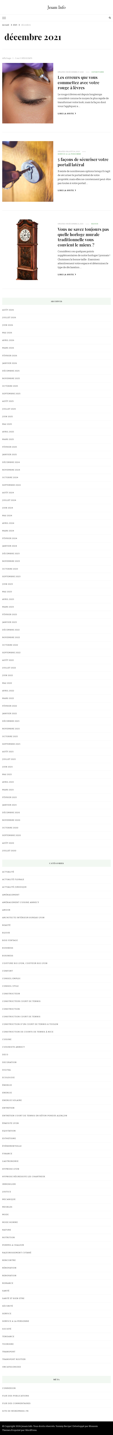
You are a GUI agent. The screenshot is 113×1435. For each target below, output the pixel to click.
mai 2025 (7, 424)
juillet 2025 (9, 409)
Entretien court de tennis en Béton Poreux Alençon (34, 1116)
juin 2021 (7, 767)
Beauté (6, 925)
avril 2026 (8, 340)
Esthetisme (98, 72)
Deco (5, 1054)
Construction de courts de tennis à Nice (27, 1032)
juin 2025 (7, 416)
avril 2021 (8, 782)
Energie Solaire (12, 1100)
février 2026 (9, 356)
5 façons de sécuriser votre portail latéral (83, 161)
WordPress (31, 1430)
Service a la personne (69, 154)
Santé (5, 1291)
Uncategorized (11, 1367)
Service (6, 1313)
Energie (7, 1093)
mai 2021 (7, 774)
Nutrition (8, 1237)
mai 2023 (7, 592)
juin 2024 (7, 508)
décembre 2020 (11, 812)
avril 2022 (8, 691)
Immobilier (9, 1184)
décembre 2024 (11, 462)
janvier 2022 (9, 713)
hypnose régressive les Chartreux (23, 1176)
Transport (8, 1352)
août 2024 (8, 493)
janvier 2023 (9, 622)
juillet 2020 (9, 851)
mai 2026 (7, 333)
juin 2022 (7, 675)
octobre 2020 (10, 828)
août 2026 (8, 310)
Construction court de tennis (21, 1016)
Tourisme (8, 1344)
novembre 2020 (11, 820)
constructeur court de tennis (21, 1001)
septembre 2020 (11, 835)
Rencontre (9, 1260)
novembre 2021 (11, 729)
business (7, 956)
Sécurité (7, 1306)
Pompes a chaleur (13, 1245)
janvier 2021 (9, 805)
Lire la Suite (66, 113)
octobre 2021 (10, 736)
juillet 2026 (9, 317)
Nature (6, 1230)
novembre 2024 (11, 470)
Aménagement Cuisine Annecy (20, 902)
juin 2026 (7, 325)
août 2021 (8, 752)
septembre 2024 (11, 485)
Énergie (7, 1085)
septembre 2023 (11, 576)
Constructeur (11, 994)
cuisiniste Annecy (13, 1047)
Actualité (8, 872)
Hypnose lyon (10, 1169)
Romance (7, 1283)
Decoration (9, 1062)
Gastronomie (10, 1161)
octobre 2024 (10, 477)
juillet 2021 (9, 759)
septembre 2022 (11, 652)
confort (7, 971)
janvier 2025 (9, 454)
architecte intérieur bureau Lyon (23, 917)
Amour (6, 910)
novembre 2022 (11, 637)
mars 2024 (8, 531)
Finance (7, 1153)
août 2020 (8, 843)
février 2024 (9, 538)
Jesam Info (57, 7)
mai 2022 (7, 683)
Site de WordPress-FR (15, 1411)
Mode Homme (10, 1222)
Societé (6, 1329)
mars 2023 (8, 607)
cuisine (6, 1039)
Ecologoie (8, 1077)
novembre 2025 (11, 378)
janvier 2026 (9, 363)
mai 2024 (7, 515)
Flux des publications (15, 1396)
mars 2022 (8, 698)
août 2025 (8, 401)
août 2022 (8, 660)
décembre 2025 (11, 371)
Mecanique (9, 1199)
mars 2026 (8, 348)
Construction (11, 1009)
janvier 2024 (9, 546)
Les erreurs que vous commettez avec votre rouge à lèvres (78, 82)
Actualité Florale (13, 879)
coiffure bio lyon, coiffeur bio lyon (25, 963)
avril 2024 (8, 523)
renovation (9, 1275)
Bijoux (94, 224)
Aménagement (10, 895)
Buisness (7, 948)
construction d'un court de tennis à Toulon (30, 1024)
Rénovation (9, 1268)
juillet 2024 (9, 500)
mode (5, 1214)
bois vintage (10, 940)
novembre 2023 (11, 561)
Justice (6, 1192)
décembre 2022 (11, 630)
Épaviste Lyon (10, 1123)
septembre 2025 (11, 393)
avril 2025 (8, 432)
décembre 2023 (11, 553)
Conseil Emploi (11, 978)
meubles (7, 1207)
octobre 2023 (10, 569)
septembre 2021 (11, 744)
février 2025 (9, 447)
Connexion (9, 1388)
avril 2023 (8, 599)
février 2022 (9, 706)
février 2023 (9, 614)
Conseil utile (10, 986)
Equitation (9, 1131)
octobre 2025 (10, 386)
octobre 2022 (10, 645)
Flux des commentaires (16, 1403)
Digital (6, 1070)
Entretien (8, 1108)
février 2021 (9, 797)
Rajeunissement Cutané (16, 1253)
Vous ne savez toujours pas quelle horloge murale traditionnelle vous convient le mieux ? (83, 236)
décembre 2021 (11, 721)
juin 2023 (7, 584)
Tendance (8, 1336)
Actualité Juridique (14, 887)
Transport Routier (14, 1359)
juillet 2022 (9, 668)
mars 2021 (8, 790)
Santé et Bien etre (13, 1298)
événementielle (12, 1146)
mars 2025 (8, 439)
